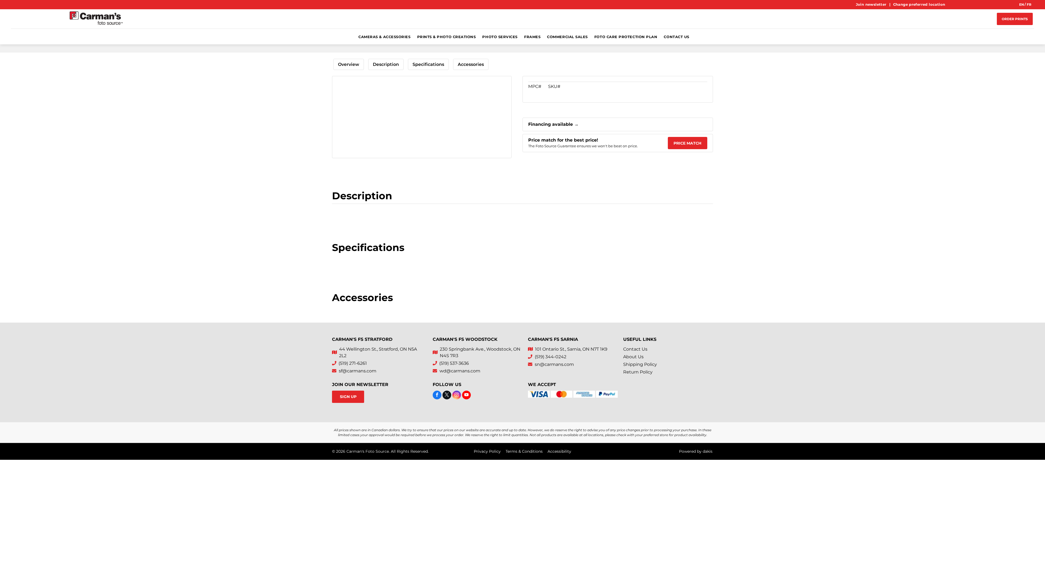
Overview (348, 64)
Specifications (428, 64)
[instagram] (456, 396)
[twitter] (446, 396)
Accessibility (559, 451)
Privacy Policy (487, 451)
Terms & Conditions (524, 451)
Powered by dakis (695, 451)
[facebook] (437, 396)
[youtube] (466, 396)
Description (386, 64)
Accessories (471, 64)
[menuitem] (871, 4)
